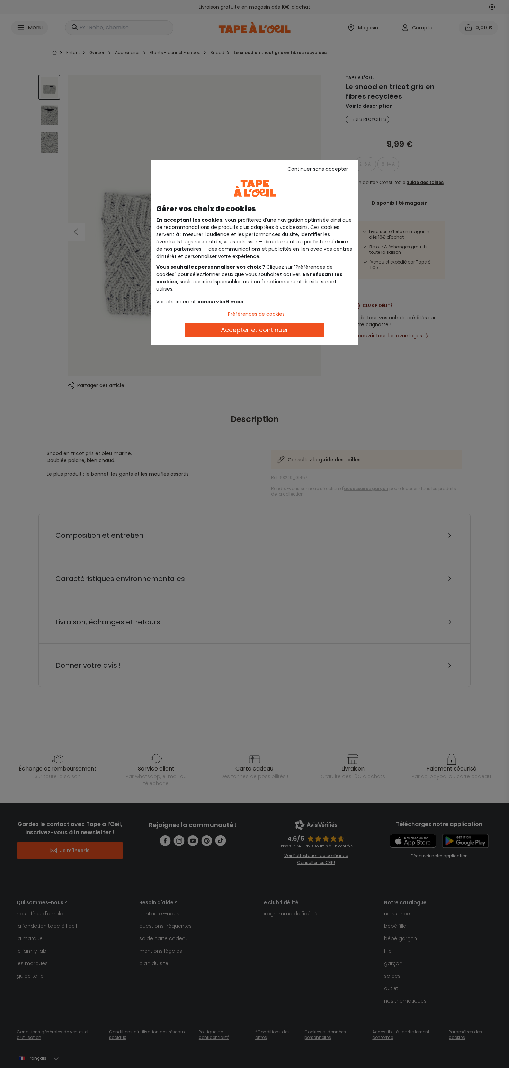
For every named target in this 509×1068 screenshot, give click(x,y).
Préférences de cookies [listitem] (256, 314)
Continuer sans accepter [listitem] (317, 169)
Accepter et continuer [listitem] (254, 330)
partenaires (188, 249)
